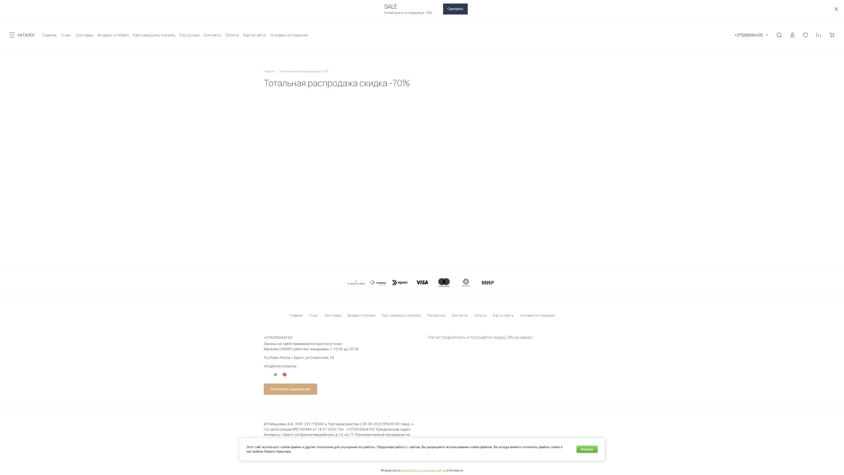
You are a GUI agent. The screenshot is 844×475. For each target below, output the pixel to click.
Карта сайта (503, 315)
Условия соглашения (537, 315)
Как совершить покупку (401, 315)
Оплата (480, 315)
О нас (313, 315)
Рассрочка (436, 315)
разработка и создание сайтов (424, 470)
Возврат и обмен (362, 315)
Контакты (460, 315)
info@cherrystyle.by (280, 366)
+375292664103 (749, 35)
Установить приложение (290, 389)
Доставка (333, 315)
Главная (269, 71)
